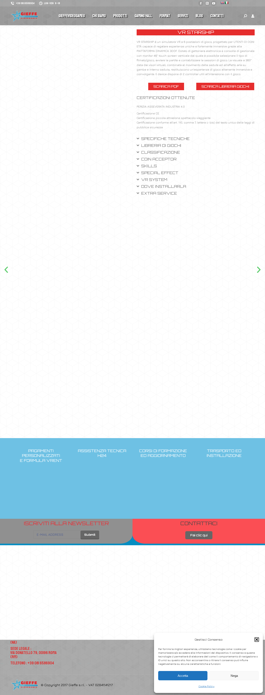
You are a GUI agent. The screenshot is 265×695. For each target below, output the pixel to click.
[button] (257, 639)
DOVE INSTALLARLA (163, 186)
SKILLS (149, 166)
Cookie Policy (206, 686)
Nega (234, 675)
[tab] (196, 140)
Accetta (183, 675)
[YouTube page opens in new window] (213, 3)
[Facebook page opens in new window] (201, 3)
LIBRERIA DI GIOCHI (161, 145)
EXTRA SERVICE (159, 193)
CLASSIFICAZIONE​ (160, 152)
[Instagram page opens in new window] (207, 3)
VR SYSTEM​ (154, 179)
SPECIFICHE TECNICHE (165, 138)
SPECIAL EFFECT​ (159, 173)
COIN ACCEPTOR (159, 159)
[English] (222, 2)
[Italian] (226, 2)
